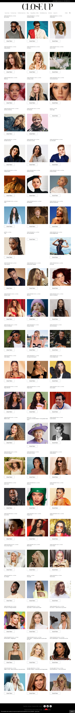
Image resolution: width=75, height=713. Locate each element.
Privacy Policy (25, 706)
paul (50, 108)
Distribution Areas (43, 13)
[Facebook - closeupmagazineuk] (45, 706)
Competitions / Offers (34, 13)
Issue (15, 15)
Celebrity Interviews (22, 13)
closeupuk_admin (30, 668)
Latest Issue (7, 13)
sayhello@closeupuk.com (58, 1)
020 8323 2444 (67, 1)
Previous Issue (13, 13)
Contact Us (55, 13)
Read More (9, 41)
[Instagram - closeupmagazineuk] (51, 706)
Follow (66, 13)
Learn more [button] (37, 711)
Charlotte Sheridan (7, 15)
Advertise (50, 13)
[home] (37, 6)
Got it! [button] (72, 711)
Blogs (28, 13)
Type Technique (30, 709)
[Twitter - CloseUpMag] (48, 706)
